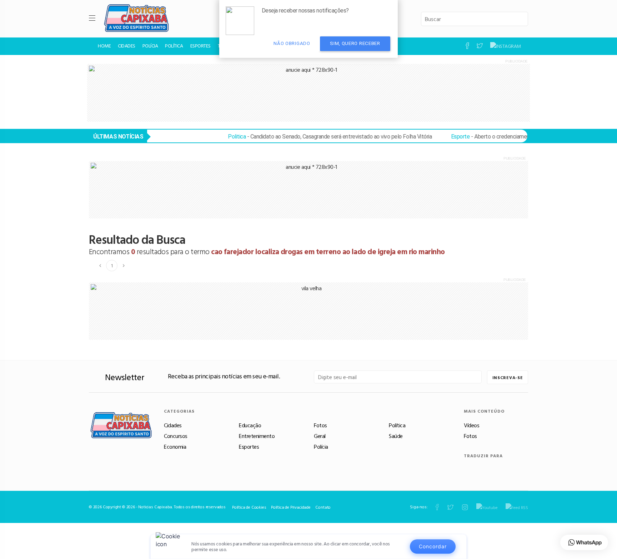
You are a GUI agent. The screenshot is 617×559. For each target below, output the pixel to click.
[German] (515, 468)
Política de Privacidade (291, 507)
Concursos (175, 436)
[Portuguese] (469, 468)
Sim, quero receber (355, 43)
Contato (323, 507)
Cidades (173, 425)
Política (397, 425)
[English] (492, 468)
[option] (308, 93)
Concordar (433, 546)
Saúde (396, 436)
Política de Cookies (249, 507)
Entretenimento (257, 436)
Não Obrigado (292, 43)
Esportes (249, 446)
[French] (504, 468)
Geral (320, 436)
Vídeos (471, 425)
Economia (175, 446)
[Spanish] (481, 468)
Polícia (321, 446)
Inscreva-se (507, 377)
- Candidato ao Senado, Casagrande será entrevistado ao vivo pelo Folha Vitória (320, 136)
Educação (250, 425)
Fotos (320, 425)
